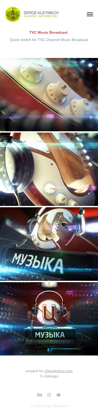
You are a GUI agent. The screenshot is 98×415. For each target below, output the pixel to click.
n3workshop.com (58, 371)
